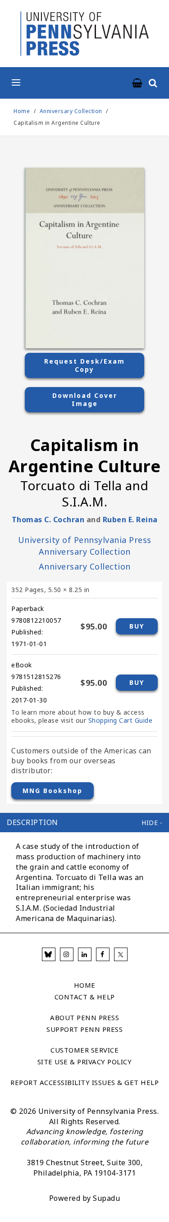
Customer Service (84, 1049)
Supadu (106, 1198)
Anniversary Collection (72, 111)
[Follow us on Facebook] (103, 954)
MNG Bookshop (52, 790)
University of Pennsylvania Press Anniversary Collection (84, 545)
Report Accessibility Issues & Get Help (84, 1082)
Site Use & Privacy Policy (84, 1061)
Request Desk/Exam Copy (84, 365)
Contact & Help (85, 996)
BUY (136, 626)
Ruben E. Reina (130, 519)
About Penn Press (84, 1017)
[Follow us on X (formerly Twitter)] (121, 954)
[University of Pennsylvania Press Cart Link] (137, 83)
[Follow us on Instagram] (66, 954)
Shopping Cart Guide (120, 720)
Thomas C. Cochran (48, 519)
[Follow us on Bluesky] (48, 954)
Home (22, 111)
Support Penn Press (84, 1029)
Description (32, 822)
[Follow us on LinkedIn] (84, 954)
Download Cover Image (84, 399)
